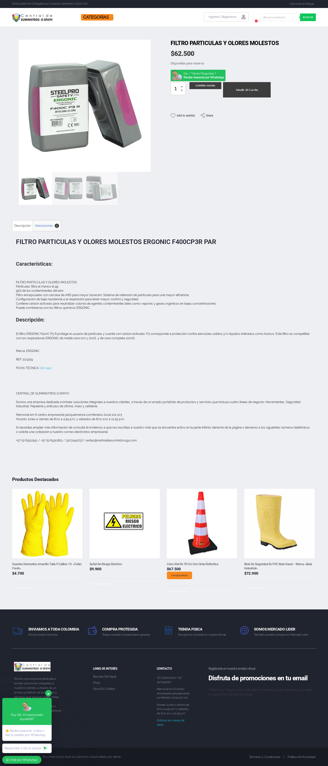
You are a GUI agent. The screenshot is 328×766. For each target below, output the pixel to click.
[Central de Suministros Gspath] (32, 17)
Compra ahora (179, 575)
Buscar (308, 17)
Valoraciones (46, 225)
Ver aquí (45, 368)
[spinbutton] (178, 88)
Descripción (22, 225)
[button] (183, 87)
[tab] (22, 225)
